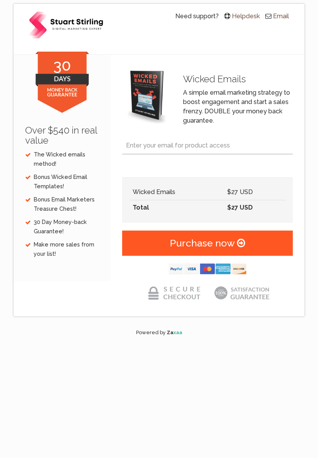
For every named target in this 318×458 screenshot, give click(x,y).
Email (281, 16)
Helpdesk (246, 16)
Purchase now (203, 243)
